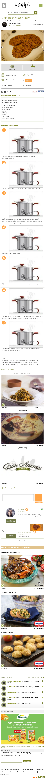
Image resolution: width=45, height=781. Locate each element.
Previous (3, 47)
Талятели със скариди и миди (29, 687)
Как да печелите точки (30, 772)
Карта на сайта (4, 774)
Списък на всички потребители (9, 769)
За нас (19, 772)
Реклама (12, 772)
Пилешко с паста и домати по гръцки (23, 698)
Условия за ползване (27, 769)
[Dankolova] (3, 688)
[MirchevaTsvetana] (3, 683)
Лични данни (40, 769)
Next (42, 47)
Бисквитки (5, 772)
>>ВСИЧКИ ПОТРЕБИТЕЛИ (35, 677)
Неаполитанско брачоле (28, 692)
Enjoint (19, 23)
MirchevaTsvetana (14, 681)
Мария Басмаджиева (25, 532)
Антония (21, 509)
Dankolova (11, 687)
